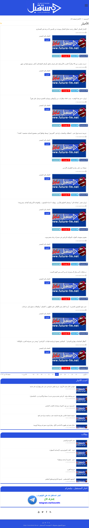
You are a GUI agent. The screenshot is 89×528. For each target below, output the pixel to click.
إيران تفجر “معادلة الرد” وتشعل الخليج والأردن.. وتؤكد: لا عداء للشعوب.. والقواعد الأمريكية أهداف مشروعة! (52, 202)
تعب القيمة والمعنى (69, 440)
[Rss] (50, 512)
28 (65, 374)
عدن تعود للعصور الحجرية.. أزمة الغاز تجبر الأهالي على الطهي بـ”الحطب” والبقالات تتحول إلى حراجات (54, 307)
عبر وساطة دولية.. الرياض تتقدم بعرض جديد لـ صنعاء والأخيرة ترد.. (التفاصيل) (52, 396)
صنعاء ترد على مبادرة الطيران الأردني (74, 168)
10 (76, 374)
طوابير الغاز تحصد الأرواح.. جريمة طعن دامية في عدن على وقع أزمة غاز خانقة (52, 386)
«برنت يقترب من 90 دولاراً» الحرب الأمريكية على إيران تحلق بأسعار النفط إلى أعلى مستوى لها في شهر (53, 64)
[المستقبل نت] (44, 7)
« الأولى (85, 374)
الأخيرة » (24, 374)
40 (41, 374)
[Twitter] (42, 512)
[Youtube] (38, 512)
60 (33, 374)
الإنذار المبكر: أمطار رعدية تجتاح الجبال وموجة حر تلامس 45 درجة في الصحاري (61, 29)
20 (72, 374)
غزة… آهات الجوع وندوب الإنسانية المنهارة (62, 450)
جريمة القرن (71, 469)
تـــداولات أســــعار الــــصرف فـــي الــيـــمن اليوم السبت (67, 272)
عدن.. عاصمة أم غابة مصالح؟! (66, 460)
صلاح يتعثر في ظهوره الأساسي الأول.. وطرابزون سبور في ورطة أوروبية (54, 425)
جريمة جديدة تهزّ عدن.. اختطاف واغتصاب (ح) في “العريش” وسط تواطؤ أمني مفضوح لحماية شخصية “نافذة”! (51, 133)
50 (37, 374)
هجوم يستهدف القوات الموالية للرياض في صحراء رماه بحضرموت (65, 237)
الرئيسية (86, 19)
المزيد (47, 40)
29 (61, 374)
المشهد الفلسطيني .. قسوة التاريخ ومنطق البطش (60, 479)
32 (49, 374)
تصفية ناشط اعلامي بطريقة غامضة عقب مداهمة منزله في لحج (56, 415)
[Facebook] (46, 512)
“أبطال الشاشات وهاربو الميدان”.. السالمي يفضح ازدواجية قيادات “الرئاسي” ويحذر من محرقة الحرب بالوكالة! (51, 341)
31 (53, 374)
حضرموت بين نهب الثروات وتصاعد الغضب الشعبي (60, 406)
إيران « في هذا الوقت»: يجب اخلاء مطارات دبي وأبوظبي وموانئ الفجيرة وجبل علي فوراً (58, 98)
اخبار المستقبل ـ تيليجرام (76, 488)
